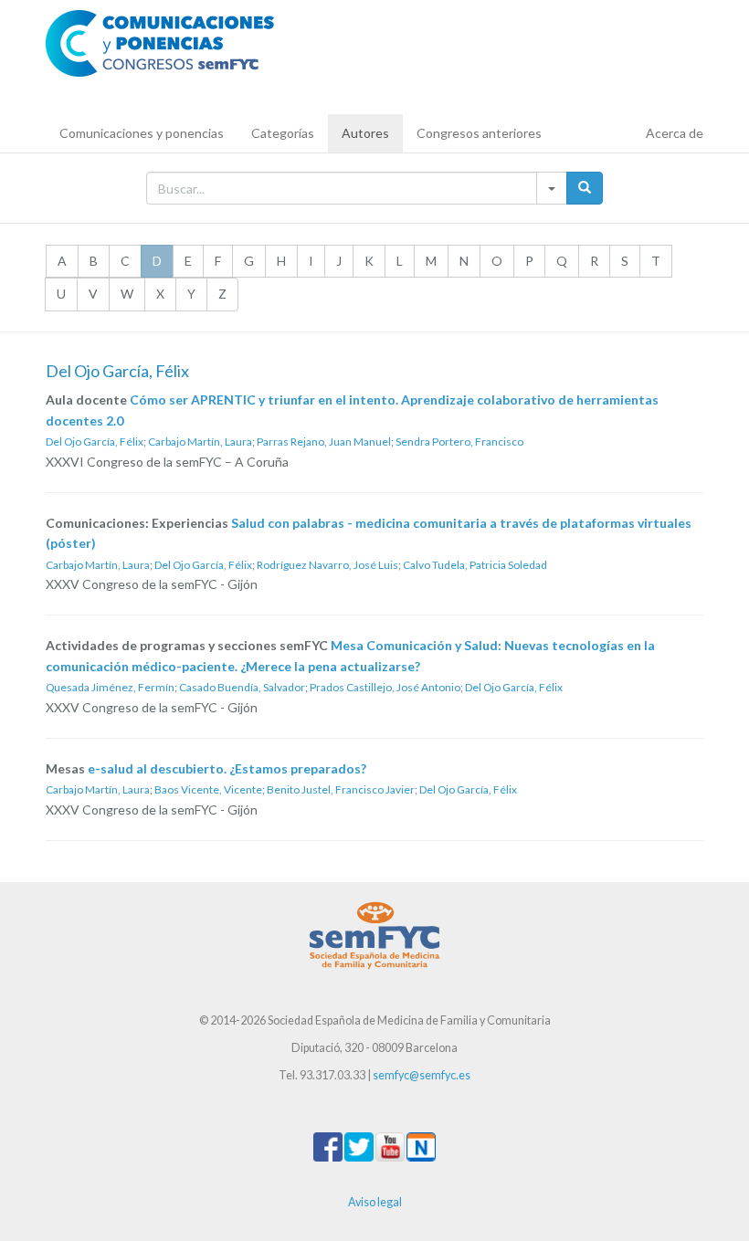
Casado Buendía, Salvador (242, 687)
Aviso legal (375, 1202)
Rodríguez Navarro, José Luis (327, 565)
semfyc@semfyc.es (421, 1075)
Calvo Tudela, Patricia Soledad (475, 565)
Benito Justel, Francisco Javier (341, 789)
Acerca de (674, 133)
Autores (365, 133)
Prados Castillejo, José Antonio (385, 687)
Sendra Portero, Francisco (459, 441)
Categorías (282, 133)
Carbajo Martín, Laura (200, 441)
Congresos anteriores (479, 133)
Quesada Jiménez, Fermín (110, 687)
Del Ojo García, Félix (94, 441)
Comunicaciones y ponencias (141, 133)
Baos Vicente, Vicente (208, 789)
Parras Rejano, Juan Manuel (324, 441)
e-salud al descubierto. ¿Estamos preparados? (227, 768)
